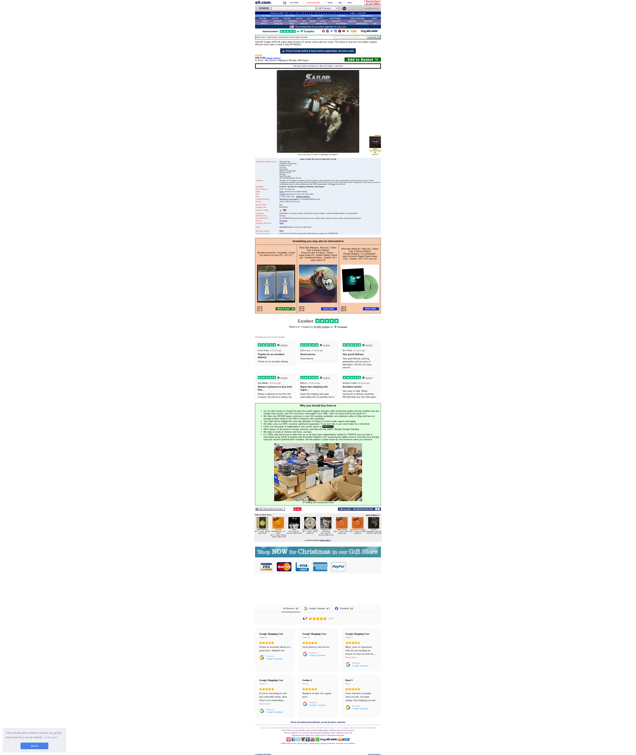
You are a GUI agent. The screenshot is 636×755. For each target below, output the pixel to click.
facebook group (361, 23)
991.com (309, 735)
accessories (300, 730)
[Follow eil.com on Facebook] (293, 740)
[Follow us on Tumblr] (339, 32)
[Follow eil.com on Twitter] (298, 740)
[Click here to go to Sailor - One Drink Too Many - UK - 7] (358, 527)
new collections (341, 23)
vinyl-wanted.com (298, 735)
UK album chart (317, 16)
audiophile (277, 21)
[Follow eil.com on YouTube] (313, 740)
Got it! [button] (34, 746)
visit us (291, 23)
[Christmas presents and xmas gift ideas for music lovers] (318, 556)
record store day (366, 16)
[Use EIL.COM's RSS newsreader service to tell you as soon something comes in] (343, 739)
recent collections (337, 733)
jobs (375, 23)
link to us (291, 730)
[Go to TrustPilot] (288, 32)
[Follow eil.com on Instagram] (303, 740)
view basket (294, 2)
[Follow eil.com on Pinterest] (289, 740)
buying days (278, 23)
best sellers (342, 16)
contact (330, 2)
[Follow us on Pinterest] (323, 32)
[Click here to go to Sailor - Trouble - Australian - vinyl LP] (373, 527)
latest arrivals (289, 16)
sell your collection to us (293, 733)
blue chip (263, 18)
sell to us (264, 23)
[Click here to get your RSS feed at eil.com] (354, 32)
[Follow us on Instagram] (335, 32)
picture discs (336, 21)
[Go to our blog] (369, 31)
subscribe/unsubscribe (335, 735)
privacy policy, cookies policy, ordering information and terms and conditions (326, 743)
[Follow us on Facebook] (327, 32)
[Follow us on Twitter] (331, 32)
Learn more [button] (51, 737)
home (284, 730)
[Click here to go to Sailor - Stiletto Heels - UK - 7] (342, 527)
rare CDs (275, 18)
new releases (266, 16)
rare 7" (309, 18)
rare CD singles (335, 18)
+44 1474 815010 (290, 233)
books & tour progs (357, 18)
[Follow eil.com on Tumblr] (308, 740)
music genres (348, 730)
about (350, 2)
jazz (304, 21)
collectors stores (321, 23)
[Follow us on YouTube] (343, 32)
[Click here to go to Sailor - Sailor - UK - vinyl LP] (294, 527)
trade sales (304, 23)
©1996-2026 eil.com (288, 743)
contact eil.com (320, 735)
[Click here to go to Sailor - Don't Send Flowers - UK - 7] (310, 527)
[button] (363, 566)
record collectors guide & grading (316, 733)
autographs (352, 21)
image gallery (323, 730)
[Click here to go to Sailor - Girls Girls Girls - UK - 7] (262, 527)
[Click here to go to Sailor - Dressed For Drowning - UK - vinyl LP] (326, 527)
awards (323, 21)
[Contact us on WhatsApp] (347, 32)
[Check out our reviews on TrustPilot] (328, 426)
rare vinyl (287, 18)
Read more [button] (351, 657)
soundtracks (293, 21)
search (309, 730)
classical (312, 21)
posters (374, 18)
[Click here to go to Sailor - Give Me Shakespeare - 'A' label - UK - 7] (278, 527)
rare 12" (320, 18)
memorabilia (368, 21)
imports (265, 21)
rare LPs (299, 18)
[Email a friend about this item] (270, 509)
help (340, 2)
